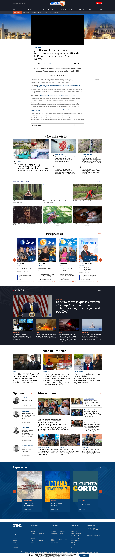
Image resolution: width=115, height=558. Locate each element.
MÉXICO (57, 7)
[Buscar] (101, 10)
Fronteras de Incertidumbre (29, 505)
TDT (77, 552)
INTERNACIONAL (71, 7)
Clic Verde (53, 529)
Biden (72, 125)
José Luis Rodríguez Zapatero (35, 12)
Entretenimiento (74, 9)
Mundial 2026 (55, 12)
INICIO (42, 7)
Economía (35, 9)
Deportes (45, 9)
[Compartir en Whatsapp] (65, 75)
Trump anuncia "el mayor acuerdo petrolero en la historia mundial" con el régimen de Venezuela (91, 171)
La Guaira (40, 417)
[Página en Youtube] (97, 529)
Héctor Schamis (27, 455)
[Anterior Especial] (14, 491)
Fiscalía (19, 161)
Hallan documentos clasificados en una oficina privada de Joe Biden (58, 95)
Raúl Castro (25, 12)
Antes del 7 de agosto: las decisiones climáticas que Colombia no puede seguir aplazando (28, 433)
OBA (71, 547)
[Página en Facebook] (88, 529)
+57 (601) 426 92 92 (95, 535)
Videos (19, 290)
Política (30, 9)
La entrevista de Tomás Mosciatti (54, 534)
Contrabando (85, 447)
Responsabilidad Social (75, 529)
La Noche (21, 264)
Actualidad (24, 9)
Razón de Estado (54, 542)
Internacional (15, 547)
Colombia (15, 538)
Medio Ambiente (25, 427)
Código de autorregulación (76, 538)
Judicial (40, 9)
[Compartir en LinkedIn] (61, 75)
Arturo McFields (25, 411)
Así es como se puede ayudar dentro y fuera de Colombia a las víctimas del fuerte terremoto (92, 414)
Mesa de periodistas (53, 540)
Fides (74, 552)
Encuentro (67, 125)
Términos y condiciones (62, 554)
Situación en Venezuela (27, 445)
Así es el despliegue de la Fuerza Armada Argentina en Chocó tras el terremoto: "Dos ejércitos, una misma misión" (48, 452)
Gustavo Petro (46, 371)
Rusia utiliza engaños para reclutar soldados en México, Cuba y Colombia (28, 416)
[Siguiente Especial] (100, 491)
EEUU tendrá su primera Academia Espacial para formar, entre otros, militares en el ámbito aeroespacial (23, 337)
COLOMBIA (46, 7)
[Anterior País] (101, 11)
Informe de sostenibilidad (76, 535)
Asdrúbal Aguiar (25, 397)
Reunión (57, 125)
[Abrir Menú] (14, 10)
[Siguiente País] (101, 13)
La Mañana (64, 264)
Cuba (50, 12)
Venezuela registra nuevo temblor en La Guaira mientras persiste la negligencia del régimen (69, 452)
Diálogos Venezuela (78, 371)
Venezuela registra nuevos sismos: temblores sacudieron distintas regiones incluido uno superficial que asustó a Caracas (65, 171)
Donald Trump (85, 167)
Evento (62, 125)
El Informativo (86, 264)
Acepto (84, 555)
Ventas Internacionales (75, 540)
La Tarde (77, 64)
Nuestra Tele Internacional (54, 9)
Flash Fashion (61, 531)
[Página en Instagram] (91, 529)
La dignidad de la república (27, 401)
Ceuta (37, 332)
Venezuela (57, 167)
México (14, 542)
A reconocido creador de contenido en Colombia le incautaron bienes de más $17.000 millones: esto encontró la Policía (33, 167)
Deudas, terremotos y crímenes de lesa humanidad (28, 449)
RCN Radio (39, 552)
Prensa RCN (73, 545)
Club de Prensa (62, 529)
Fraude (60, 332)
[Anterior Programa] (14, 260)
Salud (80, 9)
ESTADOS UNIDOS (63, 7)
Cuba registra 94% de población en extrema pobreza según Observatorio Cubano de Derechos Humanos (88, 277)
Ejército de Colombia (87, 154)
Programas (85, 9)
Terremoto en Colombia (89, 409)
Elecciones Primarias (89, 398)
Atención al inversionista (76, 533)
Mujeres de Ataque (63, 539)
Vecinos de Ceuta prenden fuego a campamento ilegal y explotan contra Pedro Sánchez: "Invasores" (46, 336)
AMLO (77, 125)
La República (44, 552)
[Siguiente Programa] (100, 260)
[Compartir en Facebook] (57, 75)
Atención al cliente (74, 531)
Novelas (70, 552)
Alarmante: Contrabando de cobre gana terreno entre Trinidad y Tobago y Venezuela (91, 451)
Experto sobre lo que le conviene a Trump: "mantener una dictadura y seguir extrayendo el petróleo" (78, 306)
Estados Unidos (16, 332)
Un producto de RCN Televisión (86, 552)
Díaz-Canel (45, 12)
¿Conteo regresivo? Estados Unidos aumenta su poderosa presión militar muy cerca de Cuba (26, 277)
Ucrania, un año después (57, 505)
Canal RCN (27, 552)
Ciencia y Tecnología (65, 9)
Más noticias (47, 393)
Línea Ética (73, 542)
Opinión (91, 9)
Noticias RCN (32, 552)
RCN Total (96, 552)
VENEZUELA (52, 7)
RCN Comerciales (52, 552)
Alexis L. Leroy (27, 440)
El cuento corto (85, 504)
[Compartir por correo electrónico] (63, 75)
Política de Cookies (55, 556)
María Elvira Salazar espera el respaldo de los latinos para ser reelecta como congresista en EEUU (92, 403)
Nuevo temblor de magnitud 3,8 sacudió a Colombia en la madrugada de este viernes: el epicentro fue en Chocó (65, 159)
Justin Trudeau (37, 47)
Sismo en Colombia (59, 154)
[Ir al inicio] (20, 527)
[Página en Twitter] (94, 529)
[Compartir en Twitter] (59, 75)
